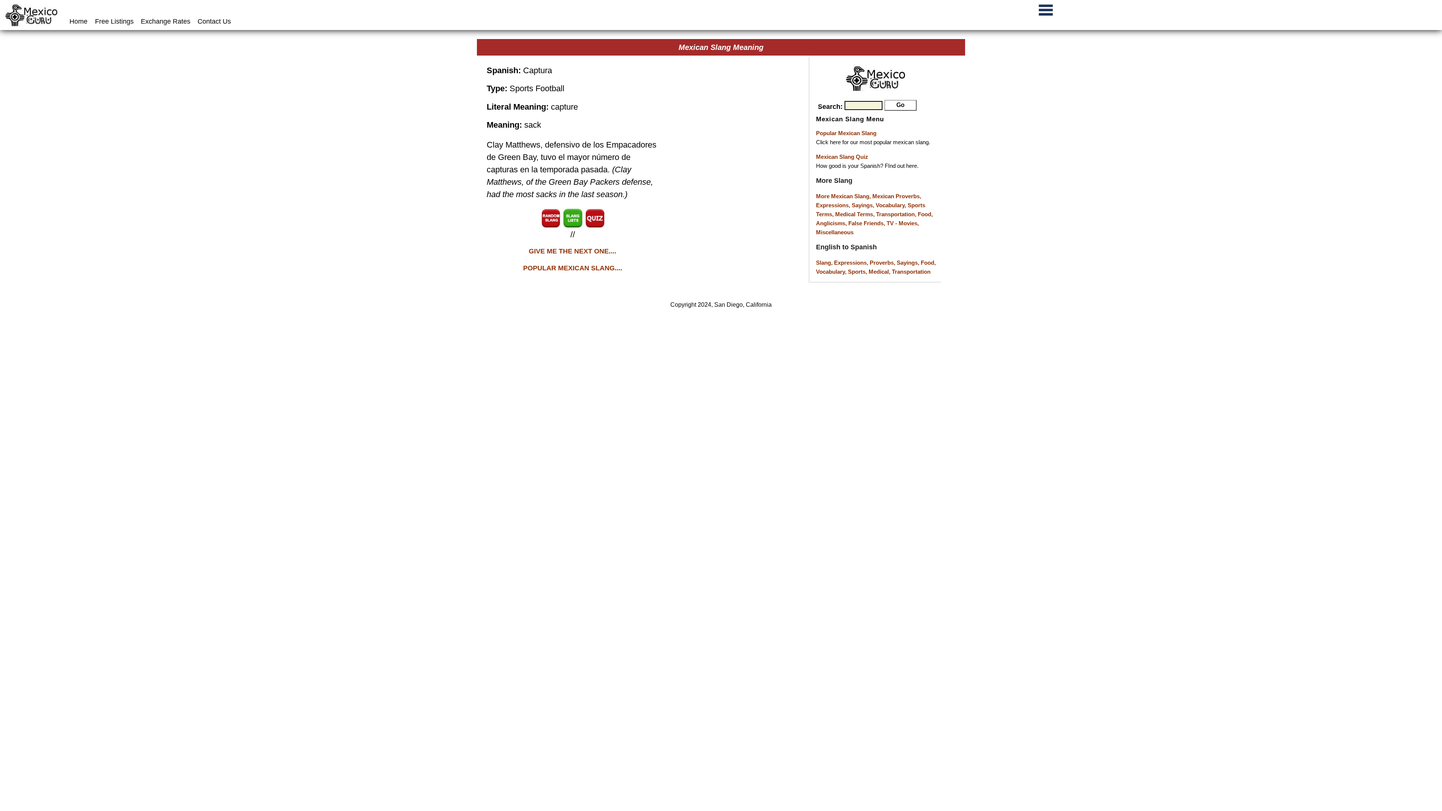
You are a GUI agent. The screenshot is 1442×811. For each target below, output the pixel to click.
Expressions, (833, 205)
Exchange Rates (165, 21)
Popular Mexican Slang (846, 133)
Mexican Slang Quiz (842, 157)
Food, (925, 214)
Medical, (880, 271)
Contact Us (214, 21)
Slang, (825, 262)
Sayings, (864, 205)
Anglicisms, (832, 223)
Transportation (911, 271)
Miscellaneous (835, 232)
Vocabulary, (892, 205)
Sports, (858, 271)
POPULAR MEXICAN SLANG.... (572, 268)
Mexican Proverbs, (896, 196)
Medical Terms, (855, 214)
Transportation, (897, 214)
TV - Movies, (903, 223)
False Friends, (867, 223)
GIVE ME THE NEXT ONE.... (572, 251)
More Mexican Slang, (844, 196)
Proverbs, (883, 262)
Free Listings (114, 21)
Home (79, 21)
